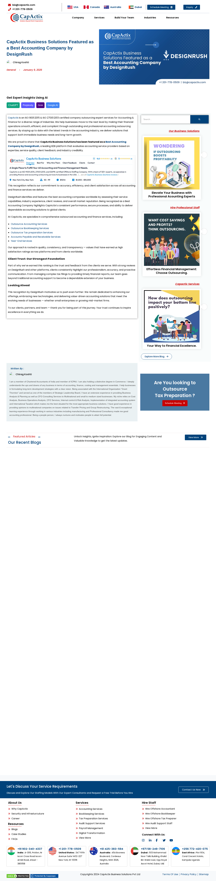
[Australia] (106, 7)
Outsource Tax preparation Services (32, 232)
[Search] (199, 119)
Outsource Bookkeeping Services (30, 228)
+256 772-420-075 (195, 849)
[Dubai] (131, 7)
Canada (95, 7)
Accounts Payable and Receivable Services (36, 237)
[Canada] (86, 7)
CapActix (13, 117)
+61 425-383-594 (111, 849)
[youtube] (172, 840)
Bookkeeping (19, 716)
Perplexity (28, 105)
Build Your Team (124, 17)
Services (99, 17)
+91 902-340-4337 (29, 849)
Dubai (138, 7)
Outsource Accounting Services (29, 224)
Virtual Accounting (23, 563)
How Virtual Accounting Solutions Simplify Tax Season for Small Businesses (84, 574)
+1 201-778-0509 (70, 849)
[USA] (69, 7)
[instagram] (144, 840)
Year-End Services (21, 241)
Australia (115, 7)
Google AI (53, 105)
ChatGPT (13, 105)
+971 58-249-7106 (153, 849)
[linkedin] (151, 840)
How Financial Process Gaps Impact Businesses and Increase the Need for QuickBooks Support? (105, 727)
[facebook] (158, 840)
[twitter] (165, 840)
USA (76, 7)
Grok (40, 105)
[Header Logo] (26, 17)
